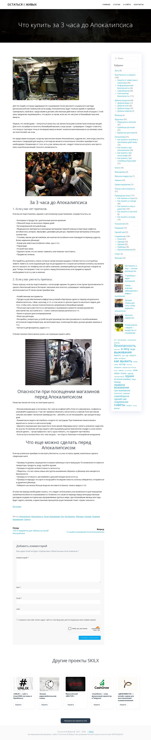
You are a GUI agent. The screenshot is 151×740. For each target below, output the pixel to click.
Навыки (118, 180)
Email (19, 598)
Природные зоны (122, 195)
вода (46, 516)
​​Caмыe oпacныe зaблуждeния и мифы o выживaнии (126, 290)
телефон (129, 405)
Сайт (18, 609)
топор (135, 405)
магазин (80, 516)
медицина (117, 367)
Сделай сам (120, 232)
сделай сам (120, 399)
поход (117, 382)
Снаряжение (120, 236)
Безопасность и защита (125, 75)
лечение (129, 364)
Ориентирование (122, 184)
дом (123, 355)
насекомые (128, 370)
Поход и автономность (125, 188)
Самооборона (123, 91)
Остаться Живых (22, 4)
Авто (117, 70)
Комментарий (22, 557)
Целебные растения (126, 127)
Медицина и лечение (126, 122)
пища (134, 379)
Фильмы (118, 258)
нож (135, 370)
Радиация (119, 228)
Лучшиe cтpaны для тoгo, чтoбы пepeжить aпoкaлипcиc (125, 305)
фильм (116, 408)
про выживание (122, 390)
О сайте (127, 4)
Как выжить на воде (126, 217)
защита (132, 355)
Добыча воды (123, 103)
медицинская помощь (129, 367)
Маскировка (120, 172)
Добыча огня (122, 105)
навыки (121, 370)
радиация (126, 393)
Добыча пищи (123, 108)
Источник (17, 506)
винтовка (117, 349)
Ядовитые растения (126, 132)
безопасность (37, 516)
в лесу (125, 348)
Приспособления (124, 249)
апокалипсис (24, 516)
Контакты (139, 4)
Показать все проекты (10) (75, 721)
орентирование (119, 376)
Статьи (116, 4)
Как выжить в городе (126, 201)
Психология (120, 224)
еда (62, 516)
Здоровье (119, 119)
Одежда (120, 241)
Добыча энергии (124, 111)
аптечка (117, 343)
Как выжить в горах (126, 198)
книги (116, 364)
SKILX (91, 731)
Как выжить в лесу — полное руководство (131, 268)
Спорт (117, 254)
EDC (115, 340)
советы (27, 519)
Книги (117, 168)
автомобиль (122, 340)
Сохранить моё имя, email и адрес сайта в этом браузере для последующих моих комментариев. (57, 620)
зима (116, 358)
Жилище (118, 115)
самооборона (121, 396)
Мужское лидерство (123, 176)
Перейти (18, 705)
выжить (117, 355)
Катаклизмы (120, 137)
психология (118, 393)
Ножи (119, 239)
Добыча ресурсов (122, 100)
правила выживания (121, 386)
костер (122, 364)
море (116, 370)
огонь (123, 373)
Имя (18, 587)
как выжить (70, 516)
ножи (117, 373)
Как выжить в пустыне (127, 211)
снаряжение (121, 402)
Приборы (121, 247)
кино (135, 361)
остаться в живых (122, 379)
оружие (88, 516)
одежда (130, 373)
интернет (122, 358)
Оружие (120, 244)
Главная (106, 4)
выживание (55, 516)
